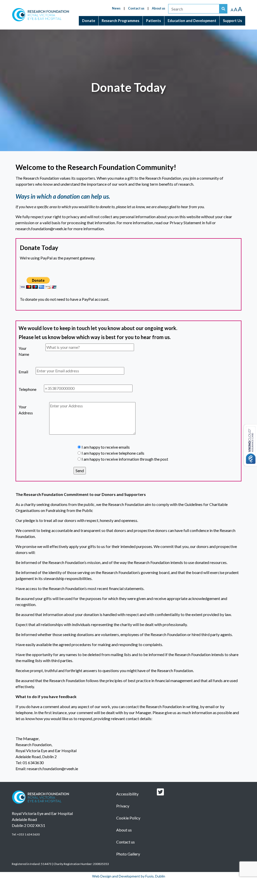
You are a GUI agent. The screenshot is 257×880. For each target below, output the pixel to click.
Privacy (122, 805)
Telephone (20, 389)
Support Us (232, 21)
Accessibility (127, 793)
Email (20, 371)
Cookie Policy (128, 817)
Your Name (20, 351)
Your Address (21, 409)
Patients (153, 21)
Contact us (136, 8)
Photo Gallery (128, 853)
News (116, 8)
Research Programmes (120, 21)
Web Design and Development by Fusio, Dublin (128, 876)
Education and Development (192, 21)
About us (158, 8)
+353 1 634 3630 (28, 834)
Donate (88, 21)
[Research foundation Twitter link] (160, 793)
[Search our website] (223, 9)
